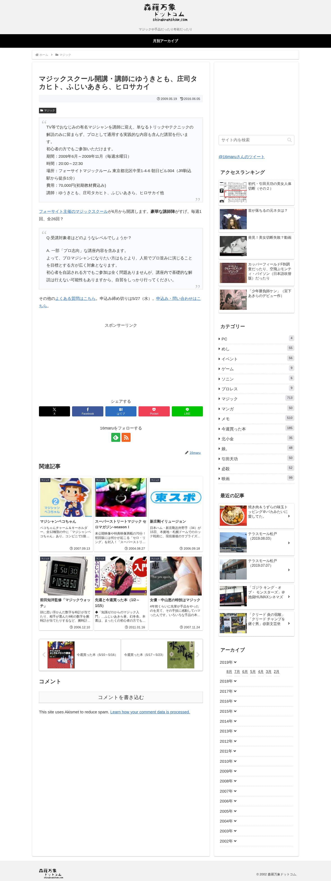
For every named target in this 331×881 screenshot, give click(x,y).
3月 (269, 672)
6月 (245, 672)
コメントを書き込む (121, 697)
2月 (276, 672)
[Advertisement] (80, 360)
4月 (261, 672)
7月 (237, 672)
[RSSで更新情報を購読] (126, 437)
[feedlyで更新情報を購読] (115, 437)
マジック (49, 110)
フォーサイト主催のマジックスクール (73, 211)
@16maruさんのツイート (242, 157)
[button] (290, 140)
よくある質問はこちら (75, 298)
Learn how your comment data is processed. (150, 712)
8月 (229, 672)
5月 (253, 672)
